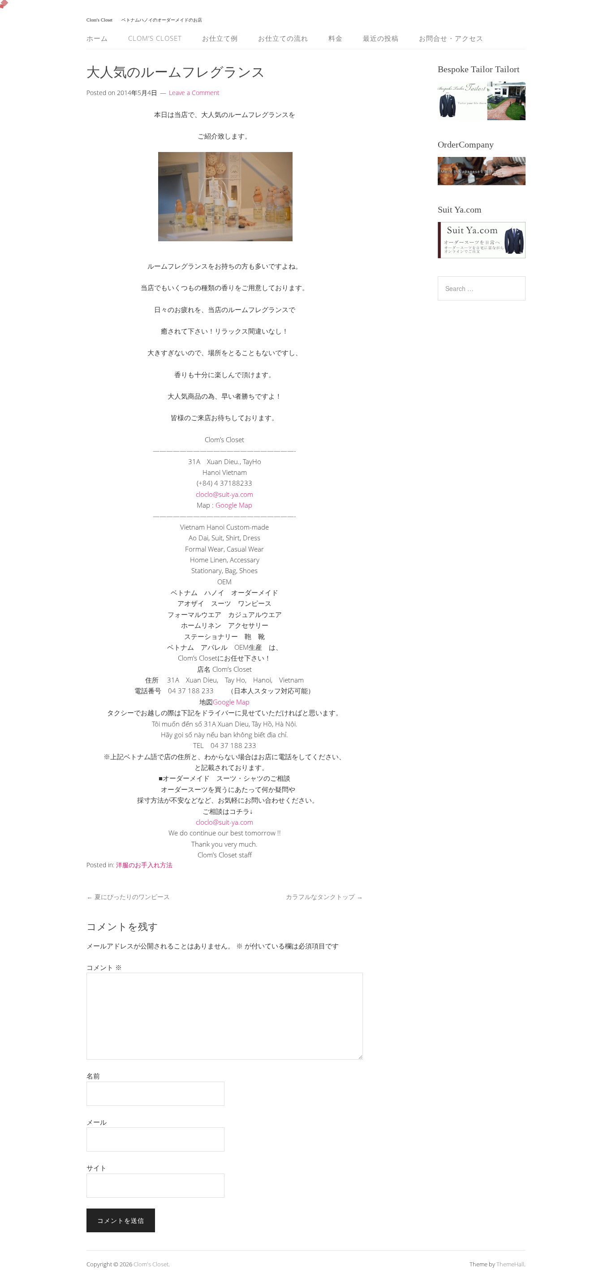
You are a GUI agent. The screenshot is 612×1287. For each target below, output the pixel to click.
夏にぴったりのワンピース (128, 896)
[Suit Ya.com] (482, 240)
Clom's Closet (151, 1264)
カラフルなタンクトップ (324, 896)
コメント (104, 967)
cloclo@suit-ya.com (224, 494)
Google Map (233, 504)
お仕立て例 (220, 38)
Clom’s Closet (155, 38)
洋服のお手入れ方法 (144, 865)
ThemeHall (510, 1264)
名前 (93, 1075)
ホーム (97, 38)
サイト (96, 1167)
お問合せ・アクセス (451, 38)
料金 (335, 38)
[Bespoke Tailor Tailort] (482, 101)
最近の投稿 (381, 38)
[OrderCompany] (482, 171)
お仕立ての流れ (283, 38)
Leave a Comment (194, 92)
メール (96, 1121)
